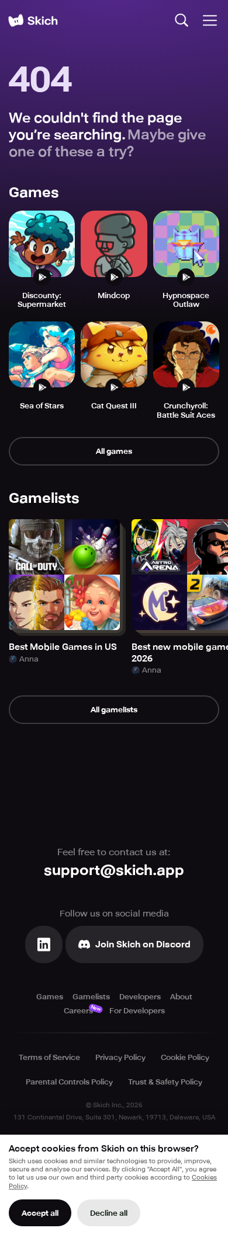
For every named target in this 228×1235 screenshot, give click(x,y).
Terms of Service (49, 1057)
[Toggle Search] (181, 20)
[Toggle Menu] (209, 20)
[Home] (33, 20)
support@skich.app (114, 870)
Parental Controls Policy (69, 1081)
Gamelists (91, 996)
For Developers (137, 1010)
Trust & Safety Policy (165, 1081)
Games (49, 996)
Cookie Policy (185, 1057)
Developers (140, 996)
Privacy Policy (120, 1057)
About (181, 996)
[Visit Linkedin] (44, 944)
